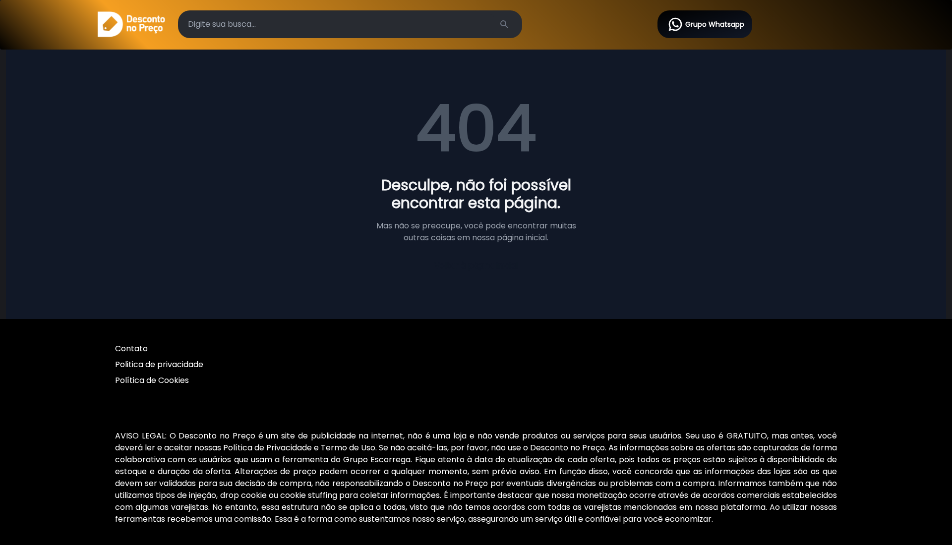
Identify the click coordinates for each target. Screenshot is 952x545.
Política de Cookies (152, 380)
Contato (131, 348)
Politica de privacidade (159, 364)
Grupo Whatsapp (714, 24)
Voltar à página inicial (476, 265)
